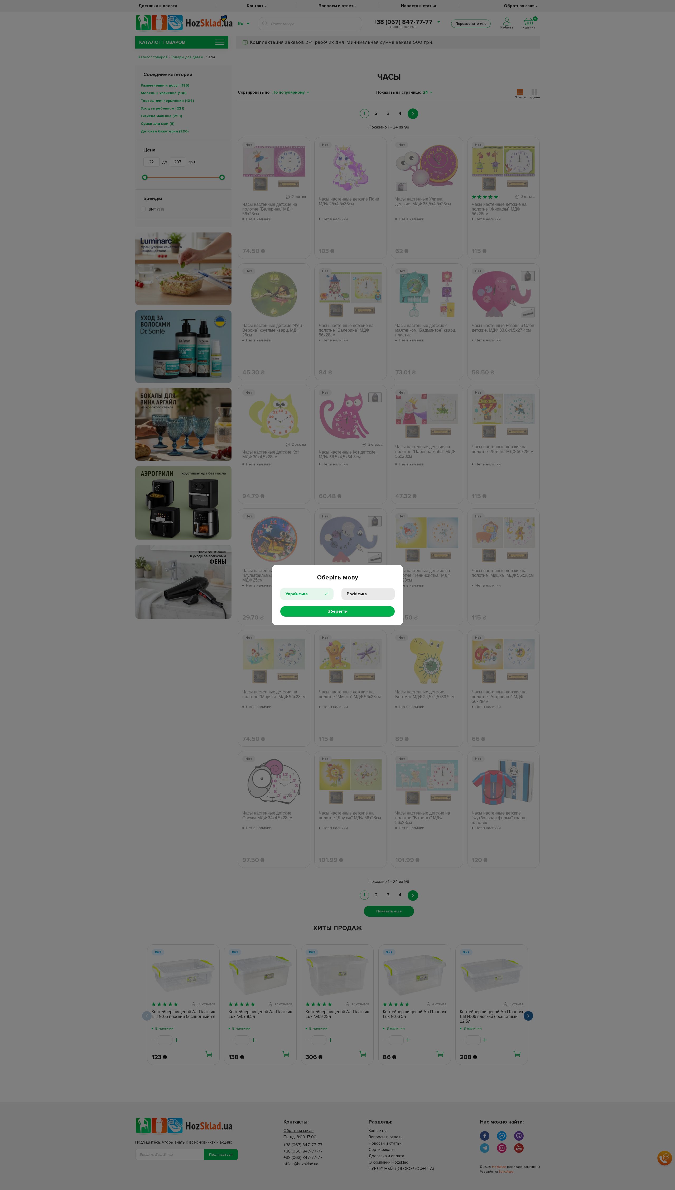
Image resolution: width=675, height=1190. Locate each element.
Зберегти (338, 611)
